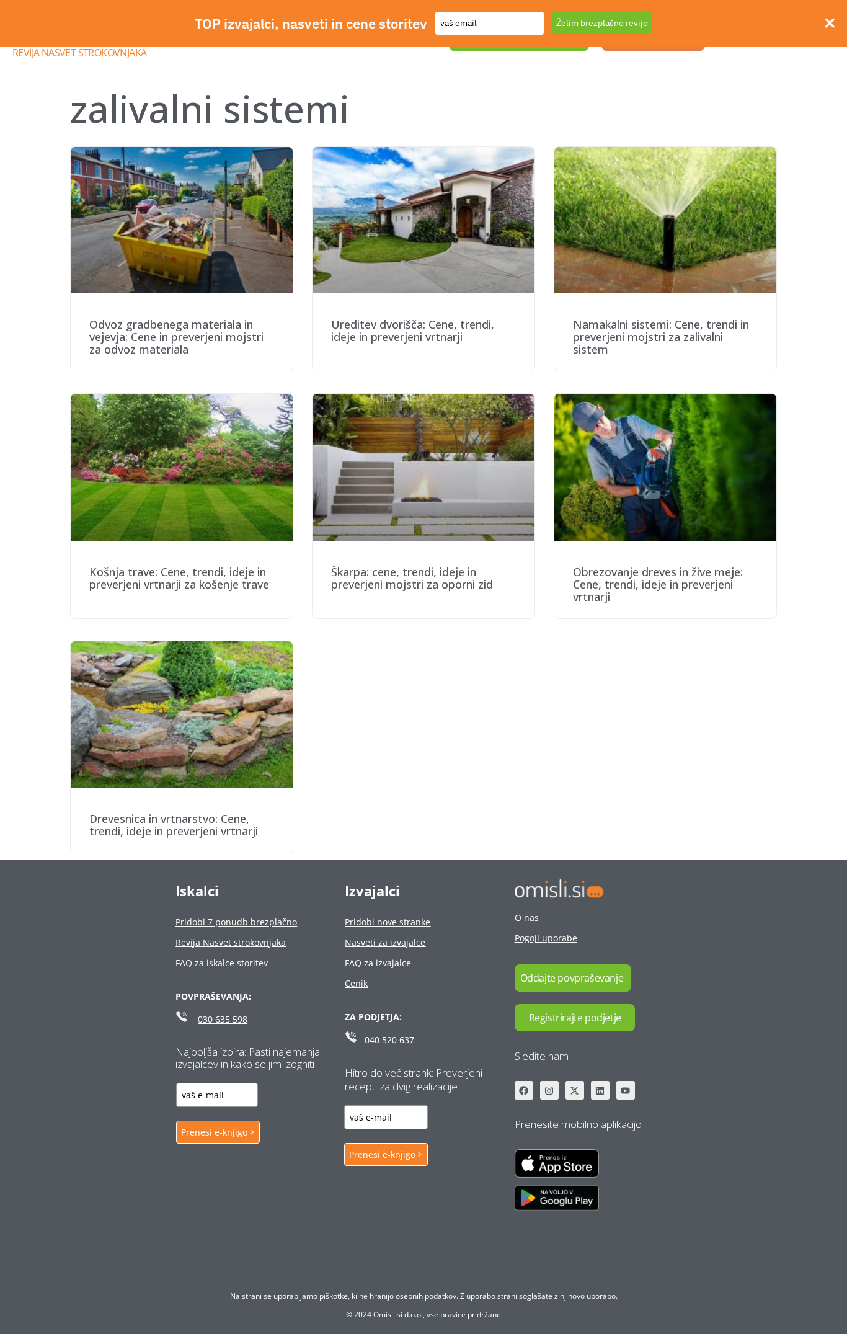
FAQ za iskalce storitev (221, 963)
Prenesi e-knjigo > (218, 1132)
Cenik (356, 983)
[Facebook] (524, 1090)
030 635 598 (222, 1019)
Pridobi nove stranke (387, 922)
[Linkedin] (600, 1090)
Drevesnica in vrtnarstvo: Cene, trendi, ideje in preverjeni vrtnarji (173, 824)
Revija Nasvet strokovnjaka (79, 53)
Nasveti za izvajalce (385, 942)
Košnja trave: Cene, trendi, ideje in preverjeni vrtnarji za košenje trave (179, 578)
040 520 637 (389, 1040)
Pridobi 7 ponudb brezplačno (236, 922)
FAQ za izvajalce (378, 963)
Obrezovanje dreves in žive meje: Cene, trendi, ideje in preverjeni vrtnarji (658, 584)
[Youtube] (625, 1090)
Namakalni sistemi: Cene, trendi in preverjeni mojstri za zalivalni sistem (661, 337)
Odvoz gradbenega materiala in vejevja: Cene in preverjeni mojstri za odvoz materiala (176, 337)
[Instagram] (549, 1090)
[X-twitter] (574, 1090)
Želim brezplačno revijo (602, 23)
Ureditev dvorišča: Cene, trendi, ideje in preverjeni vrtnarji (412, 330)
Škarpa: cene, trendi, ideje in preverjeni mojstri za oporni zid (412, 578)
